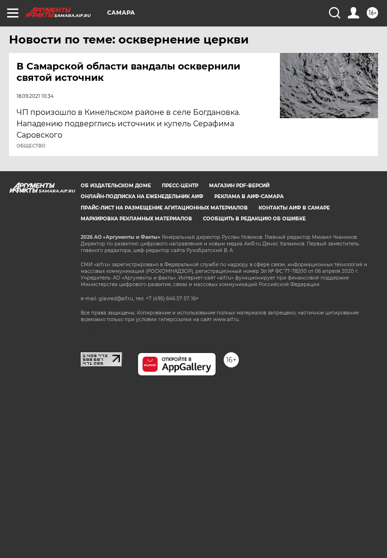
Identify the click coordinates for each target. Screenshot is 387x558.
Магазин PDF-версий (239, 186)
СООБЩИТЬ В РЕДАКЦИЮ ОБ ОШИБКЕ (254, 219)
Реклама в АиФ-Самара (249, 196)
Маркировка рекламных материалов (136, 219)
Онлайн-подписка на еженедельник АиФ (142, 196)
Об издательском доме (116, 186)
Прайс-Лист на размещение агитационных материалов (164, 208)
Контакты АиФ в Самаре (294, 208)
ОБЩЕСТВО (31, 146)
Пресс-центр (180, 186)
